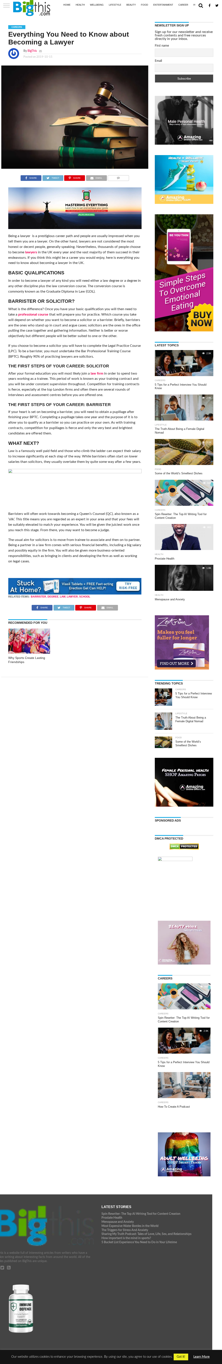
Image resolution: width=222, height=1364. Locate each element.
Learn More (201, 1356)
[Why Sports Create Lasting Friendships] (29, 652)
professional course (33, 314)
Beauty (131, 4)
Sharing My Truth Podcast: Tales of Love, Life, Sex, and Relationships (146, 1234)
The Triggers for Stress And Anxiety (124, 1230)
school (84, 596)
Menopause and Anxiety (117, 1221)
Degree (53, 596)
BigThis (32, 50)
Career (183, 4)
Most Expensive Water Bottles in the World (129, 1226)
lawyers (31, 252)
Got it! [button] (181, 1356)
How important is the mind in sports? (126, 1238)
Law (62, 596)
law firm (97, 373)
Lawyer (72, 596)
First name (162, 45)
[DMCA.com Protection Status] (184, 848)
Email (158, 60)
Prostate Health (111, 1217)
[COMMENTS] (118, 177)
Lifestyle (115, 4)
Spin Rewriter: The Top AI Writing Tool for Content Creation (140, 1213)
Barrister (38, 596)
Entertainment (163, 4)
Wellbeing (97, 4)
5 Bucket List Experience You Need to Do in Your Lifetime (139, 1242)
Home (66, 4)
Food (144, 4)
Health (80, 4)
